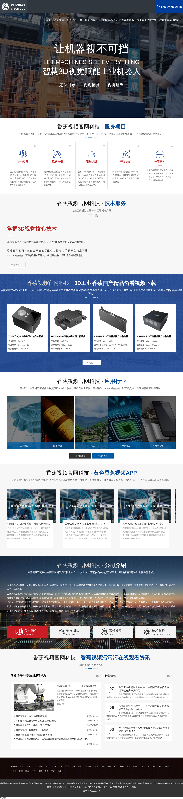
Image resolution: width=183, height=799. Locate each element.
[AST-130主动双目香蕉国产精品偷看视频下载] (156, 319)
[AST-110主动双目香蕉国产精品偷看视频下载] (113, 319)
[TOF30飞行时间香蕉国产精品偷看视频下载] (27, 319)
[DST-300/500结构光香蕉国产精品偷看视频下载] (70, 319)
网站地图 (3, 798)
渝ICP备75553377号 (91, 791)
